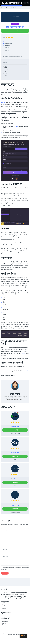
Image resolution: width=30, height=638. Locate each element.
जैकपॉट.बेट (3, 102)
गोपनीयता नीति (5, 621)
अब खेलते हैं (15, 31)
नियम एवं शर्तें (4, 625)
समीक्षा (7, 7)
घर (1, 7)
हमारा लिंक (16, 126)
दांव (3, 607)
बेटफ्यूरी (3, 605)
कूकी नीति (4, 623)
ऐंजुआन (23, 353)
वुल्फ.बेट (4, 608)
